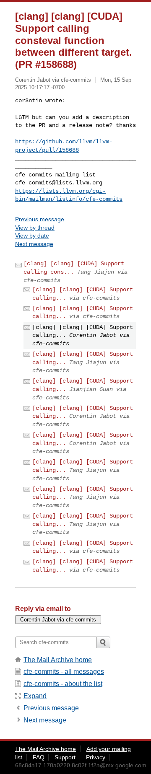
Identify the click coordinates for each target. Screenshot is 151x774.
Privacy (95, 757)
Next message (34, 244)
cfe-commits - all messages (63, 671)
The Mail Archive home (57, 659)
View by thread (35, 227)
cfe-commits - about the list (62, 683)
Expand (35, 695)
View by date (32, 235)
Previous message (39, 219)
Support (65, 757)
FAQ (38, 757)
